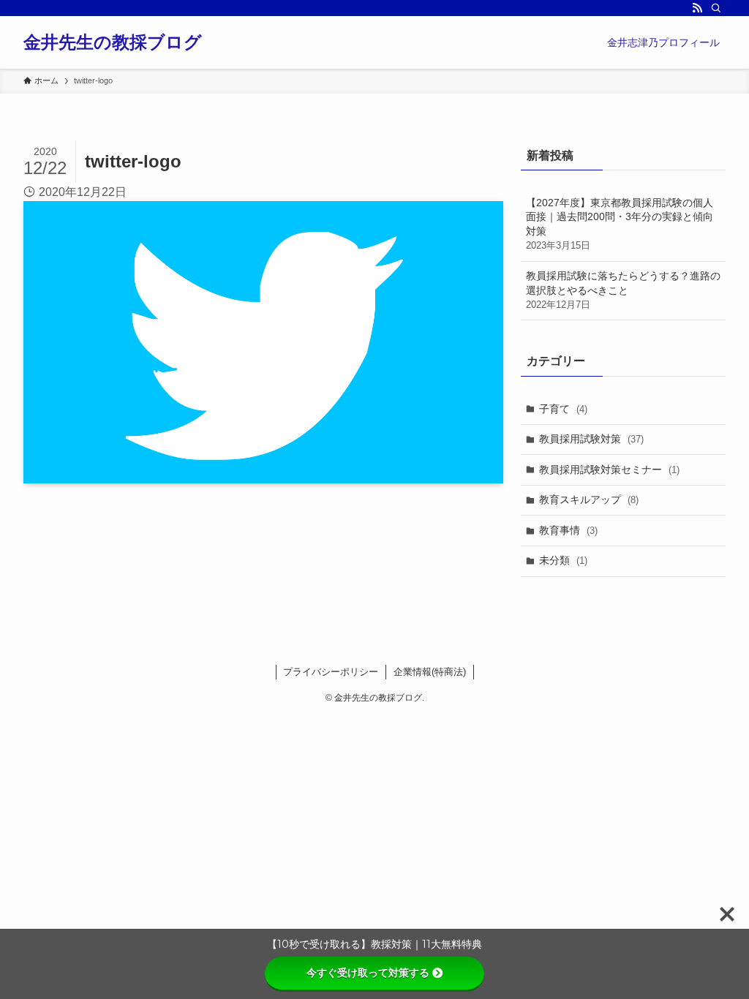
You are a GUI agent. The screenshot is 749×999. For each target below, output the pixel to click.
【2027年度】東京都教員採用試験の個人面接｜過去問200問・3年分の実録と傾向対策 (619, 224)
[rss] (697, 8)
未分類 (563, 560)
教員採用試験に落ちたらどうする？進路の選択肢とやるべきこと (623, 290)
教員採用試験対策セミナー (609, 469)
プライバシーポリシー (330, 671)
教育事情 (568, 530)
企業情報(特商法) (430, 671)
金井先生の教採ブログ (112, 42)
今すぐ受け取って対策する (367, 972)
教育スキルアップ (589, 499)
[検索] (716, 8)
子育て (563, 409)
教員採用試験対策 (591, 439)
